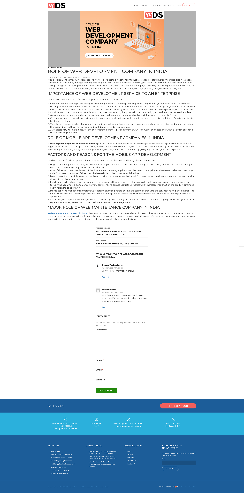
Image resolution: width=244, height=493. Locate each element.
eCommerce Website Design (61, 457)
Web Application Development (62, 454)
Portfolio (157, 5)
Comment (101, 329)
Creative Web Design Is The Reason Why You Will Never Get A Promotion (103, 458)
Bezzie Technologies (113, 265)
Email (99, 370)
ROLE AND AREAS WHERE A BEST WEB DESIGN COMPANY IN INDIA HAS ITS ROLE (118, 231)
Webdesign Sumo (188, 487)
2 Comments (84, 77)
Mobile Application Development (63, 464)
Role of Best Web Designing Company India (117, 242)
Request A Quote (178, 406)
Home (136, 5)
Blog (179, 5)
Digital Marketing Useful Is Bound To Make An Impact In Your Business (102, 452)
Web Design (55, 451)
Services (144, 5)
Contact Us (189, 5)
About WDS (168, 5)
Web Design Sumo (70, 77)
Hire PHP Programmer (59, 474)
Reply (106, 277)
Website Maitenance (58, 467)
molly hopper (109, 289)
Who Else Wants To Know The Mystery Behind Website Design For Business (102, 464)
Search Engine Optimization (61, 461)
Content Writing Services (60, 470)
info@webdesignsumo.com (128, 426)
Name (100, 360)
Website (100, 380)
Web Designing (55, 68)
